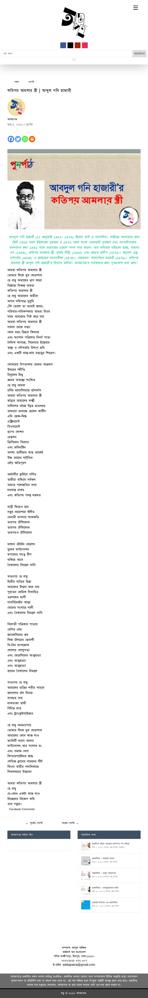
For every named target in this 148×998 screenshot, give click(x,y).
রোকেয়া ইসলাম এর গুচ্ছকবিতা (104, 902)
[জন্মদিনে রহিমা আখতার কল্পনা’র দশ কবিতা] (85, 846)
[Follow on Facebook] (63, 45)
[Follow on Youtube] (77, 45)
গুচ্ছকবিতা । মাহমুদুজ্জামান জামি (105, 887)
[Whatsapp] (25, 139)
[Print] (32, 139)
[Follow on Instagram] (85, 45)
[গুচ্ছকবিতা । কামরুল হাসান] (85, 860)
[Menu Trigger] (136, 8)
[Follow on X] (70, 45)
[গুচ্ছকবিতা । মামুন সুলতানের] (85, 875)
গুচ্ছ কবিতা (114, 847)
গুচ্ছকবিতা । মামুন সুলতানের (104, 873)
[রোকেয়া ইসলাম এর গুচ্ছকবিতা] (85, 904)
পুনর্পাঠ (29, 124)
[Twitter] (18, 139)
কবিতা (106, 847)
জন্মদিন (121, 847)
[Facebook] (11, 139)
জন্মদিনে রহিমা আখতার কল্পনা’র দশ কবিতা (110, 843)
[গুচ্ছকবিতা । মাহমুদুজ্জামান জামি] (85, 890)
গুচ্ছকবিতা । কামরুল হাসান (103, 858)
